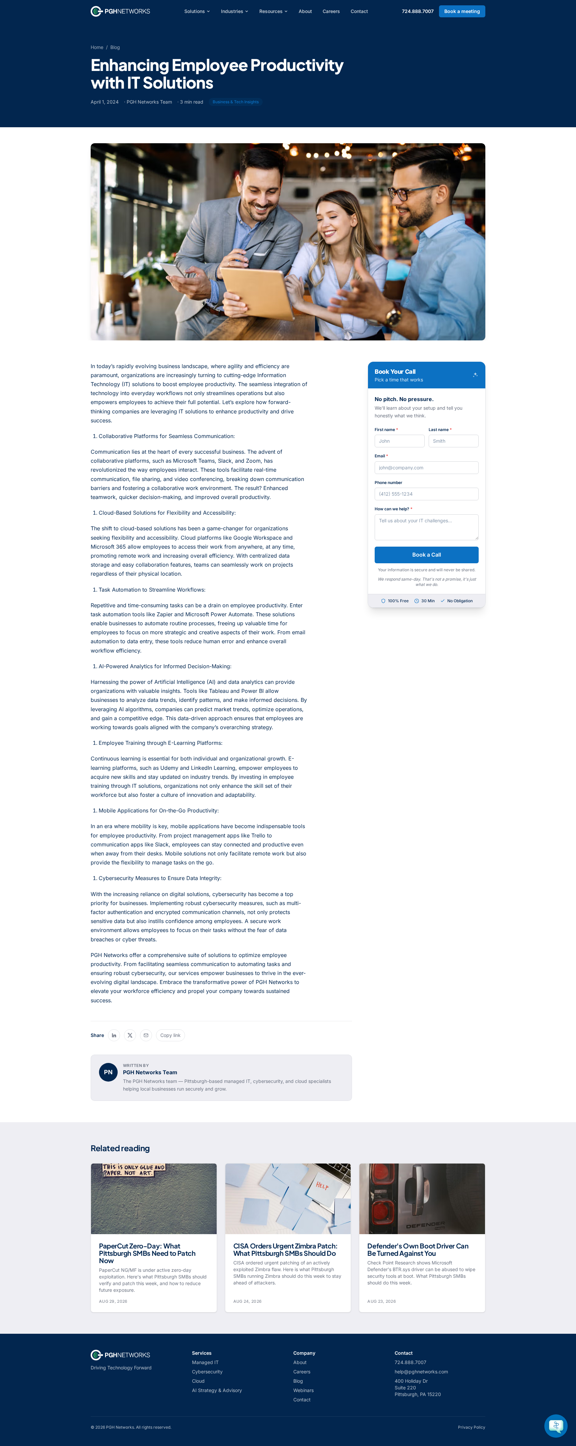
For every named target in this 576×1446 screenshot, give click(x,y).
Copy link (170, 1035)
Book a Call (426, 554)
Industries (232, 11)
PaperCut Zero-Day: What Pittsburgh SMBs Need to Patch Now (147, 1252)
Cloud (198, 1381)
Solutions (194, 11)
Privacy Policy (471, 1427)
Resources (271, 11)
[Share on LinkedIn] (114, 1035)
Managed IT (205, 1362)
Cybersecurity (207, 1371)
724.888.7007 (418, 11)
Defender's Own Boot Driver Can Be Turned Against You (417, 1249)
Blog (115, 47)
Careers (331, 11)
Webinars (303, 1390)
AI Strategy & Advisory (217, 1390)
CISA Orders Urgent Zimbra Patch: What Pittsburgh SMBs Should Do (285, 1249)
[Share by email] (146, 1035)
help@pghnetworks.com (421, 1371)
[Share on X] (130, 1035)
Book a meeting (462, 11)
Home (97, 47)
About (305, 11)
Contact (359, 11)
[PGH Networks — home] (120, 11)
